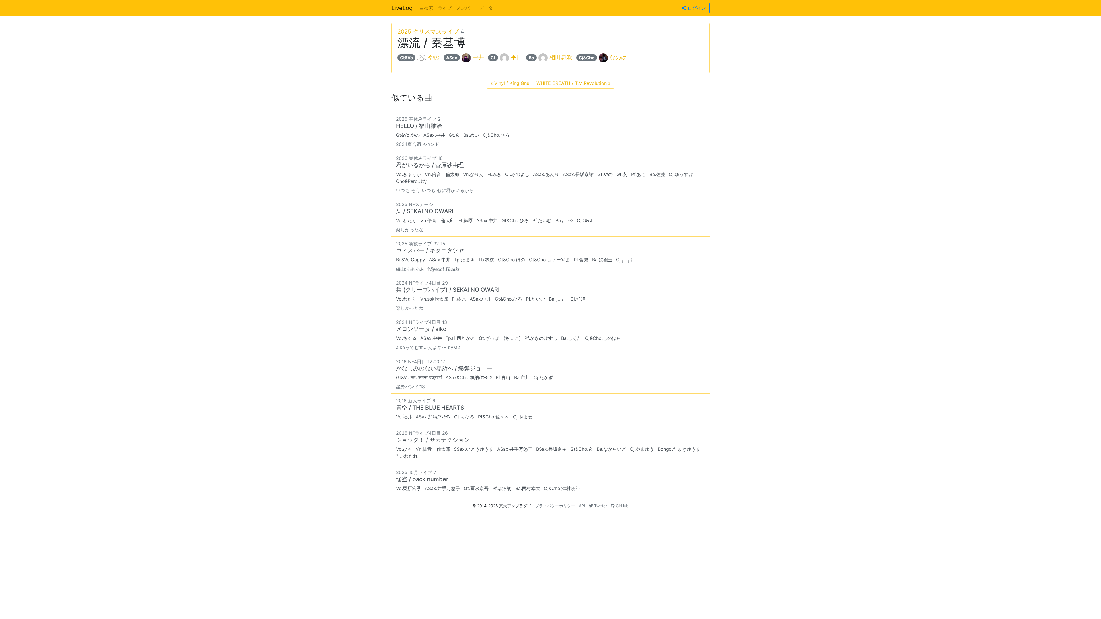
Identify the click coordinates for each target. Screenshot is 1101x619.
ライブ (445, 8)
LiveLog (402, 8)
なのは (618, 57)
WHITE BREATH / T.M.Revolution (573, 83)
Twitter (600, 505)
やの (434, 57)
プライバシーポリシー (555, 505)
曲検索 (426, 8)
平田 (516, 57)
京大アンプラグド (515, 505)
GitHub (622, 505)
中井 (478, 57)
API (582, 505)
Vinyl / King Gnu (509, 83)
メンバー (465, 8)
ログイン (696, 8)
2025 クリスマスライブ (428, 31)
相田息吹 (560, 57)
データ (486, 8)
